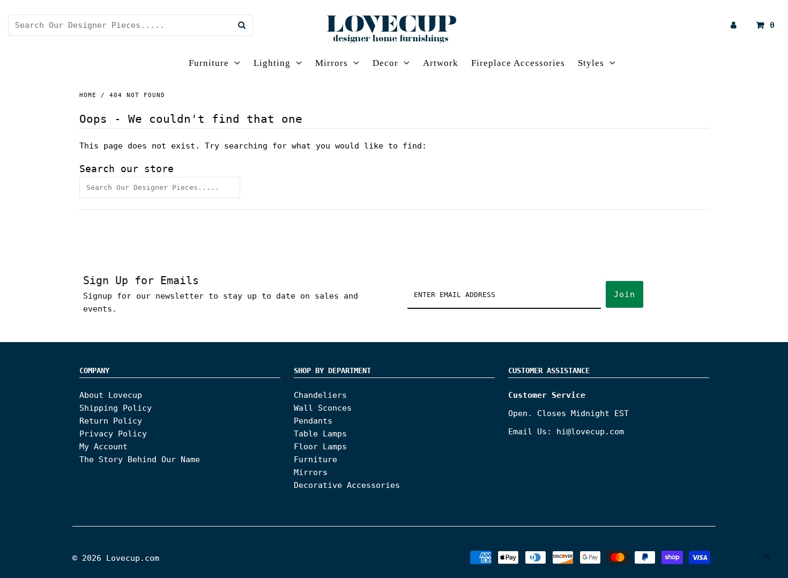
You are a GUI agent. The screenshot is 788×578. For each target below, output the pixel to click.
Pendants (313, 421)
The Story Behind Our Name (139, 459)
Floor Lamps (320, 446)
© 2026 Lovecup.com (115, 558)
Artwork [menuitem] (440, 63)
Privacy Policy (113, 434)
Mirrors (331, 63)
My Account (103, 446)
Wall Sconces (323, 408)
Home (87, 95)
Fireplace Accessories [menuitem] (518, 63)
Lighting (272, 63)
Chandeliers (320, 395)
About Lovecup (110, 395)
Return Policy (110, 421)
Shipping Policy (115, 408)
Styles (591, 63)
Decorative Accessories (347, 485)
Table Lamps (320, 434)
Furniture (209, 63)
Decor (385, 63)
